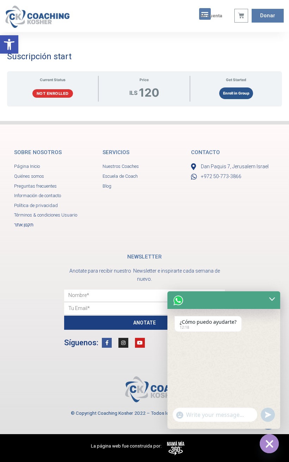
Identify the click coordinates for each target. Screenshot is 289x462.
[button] (9, 44)
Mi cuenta (211, 15)
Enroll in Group (236, 93)
